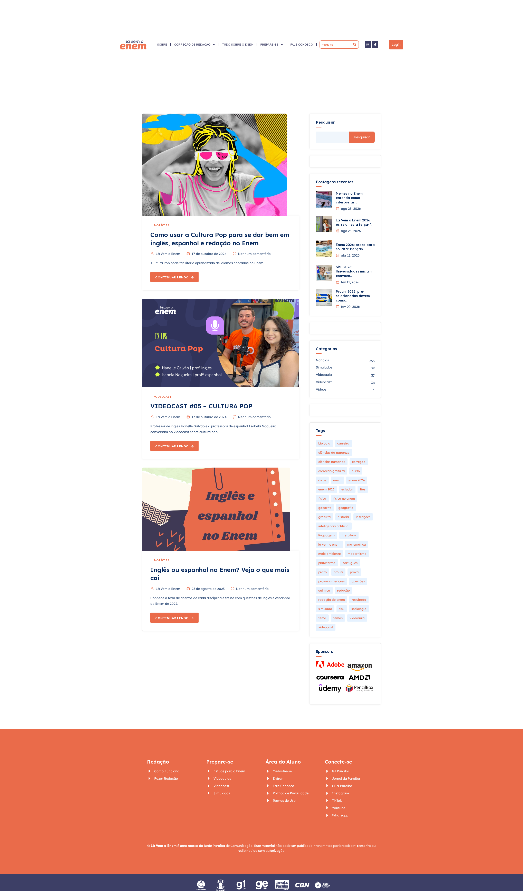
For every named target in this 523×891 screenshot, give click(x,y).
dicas (322, 480)
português (350, 563)
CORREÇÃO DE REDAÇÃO (192, 44)
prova (354, 572)
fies (362, 489)
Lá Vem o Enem (168, 253)
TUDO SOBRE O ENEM (237, 44)
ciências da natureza (334, 452)
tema (322, 618)
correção (358, 462)
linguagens (326, 535)
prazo (322, 572)
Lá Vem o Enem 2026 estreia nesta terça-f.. (354, 222)
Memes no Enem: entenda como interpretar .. (349, 197)
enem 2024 (357, 480)
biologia (324, 443)
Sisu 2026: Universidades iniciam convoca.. (354, 271)
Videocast (163, 397)
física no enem (344, 498)
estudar (347, 489)
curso (356, 471)
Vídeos (321, 389)
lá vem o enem (329, 544)
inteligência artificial (333, 526)
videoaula (357, 618)
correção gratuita (331, 471)
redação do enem (331, 600)
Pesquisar (325, 122)
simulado (325, 609)
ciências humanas (331, 462)
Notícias (161, 225)
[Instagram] (368, 44)
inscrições (363, 517)
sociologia (359, 609)
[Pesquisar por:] (339, 44)
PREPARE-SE (269, 44)
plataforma (326, 563)
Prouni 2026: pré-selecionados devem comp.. (353, 295)
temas (338, 618)
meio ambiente (329, 554)
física (322, 498)
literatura (349, 535)
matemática (356, 544)
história (343, 517)
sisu (341, 609)
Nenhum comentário (254, 253)
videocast (325, 627)
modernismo (357, 554)
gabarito (324, 508)
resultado (359, 600)
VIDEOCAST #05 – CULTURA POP (201, 406)
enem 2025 (326, 489)
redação (343, 590)
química (324, 590)
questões (358, 581)
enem (337, 480)
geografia (345, 508)
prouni (338, 572)
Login (396, 44)
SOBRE (162, 44)
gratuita (324, 517)
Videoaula (324, 375)
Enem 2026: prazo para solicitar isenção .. (355, 247)
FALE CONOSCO (301, 44)
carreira (343, 443)
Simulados (324, 367)
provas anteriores (331, 581)
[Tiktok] (375, 44)
